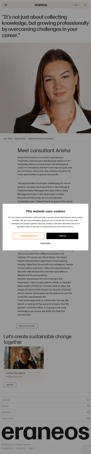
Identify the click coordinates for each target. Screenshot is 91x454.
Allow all (62, 236)
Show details (45, 243)
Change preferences (28, 236)
